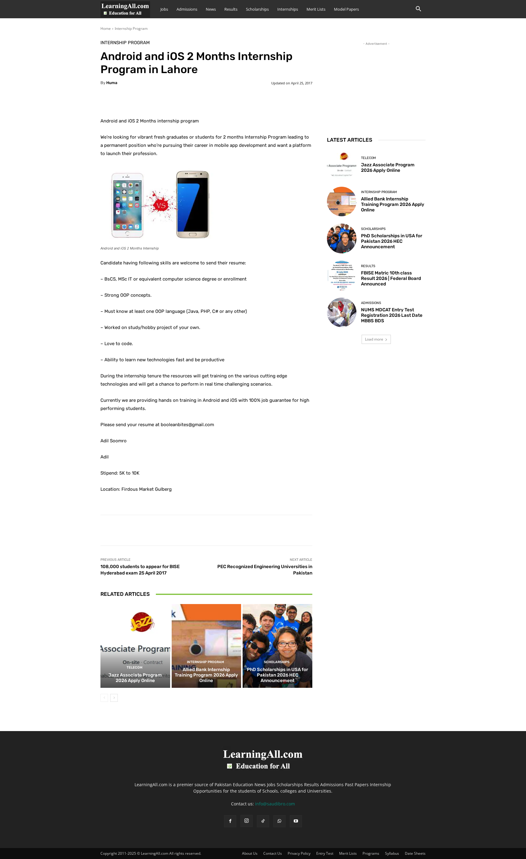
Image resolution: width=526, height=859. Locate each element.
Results (230, 9)
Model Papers (346, 9)
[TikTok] (263, 821)
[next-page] (114, 698)
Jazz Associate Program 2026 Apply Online (135, 677)
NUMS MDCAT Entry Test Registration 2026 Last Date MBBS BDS (392, 315)
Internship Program (131, 28)
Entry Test (324, 853)
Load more (374, 339)
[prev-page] (104, 698)
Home (105, 28)
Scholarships (257, 9)
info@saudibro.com (275, 804)
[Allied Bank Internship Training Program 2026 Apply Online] (206, 646)
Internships (287, 9)
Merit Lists (316, 9)
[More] (252, 102)
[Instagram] (246, 821)
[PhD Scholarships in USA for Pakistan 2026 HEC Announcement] (277, 646)
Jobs (164, 9)
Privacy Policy (299, 853)
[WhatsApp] (279, 821)
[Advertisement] (376, 85)
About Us (250, 853)
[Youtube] (296, 821)
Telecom (134, 667)
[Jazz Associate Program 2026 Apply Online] (135, 646)
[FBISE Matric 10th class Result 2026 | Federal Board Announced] (341, 275)
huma (111, 83)
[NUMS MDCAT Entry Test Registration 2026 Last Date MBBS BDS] (341, 312)
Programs (371, 853)
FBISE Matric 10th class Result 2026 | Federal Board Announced (391, 278)
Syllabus (392, 853)
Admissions (187, 9)
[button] (418, 9)
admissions (371, 303)
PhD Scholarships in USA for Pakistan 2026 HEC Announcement (277, 675)
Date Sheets (415, 853)
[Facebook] (230, 821)
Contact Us (272, 853)
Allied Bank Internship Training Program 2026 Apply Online (206, 675)
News (211, 9)
